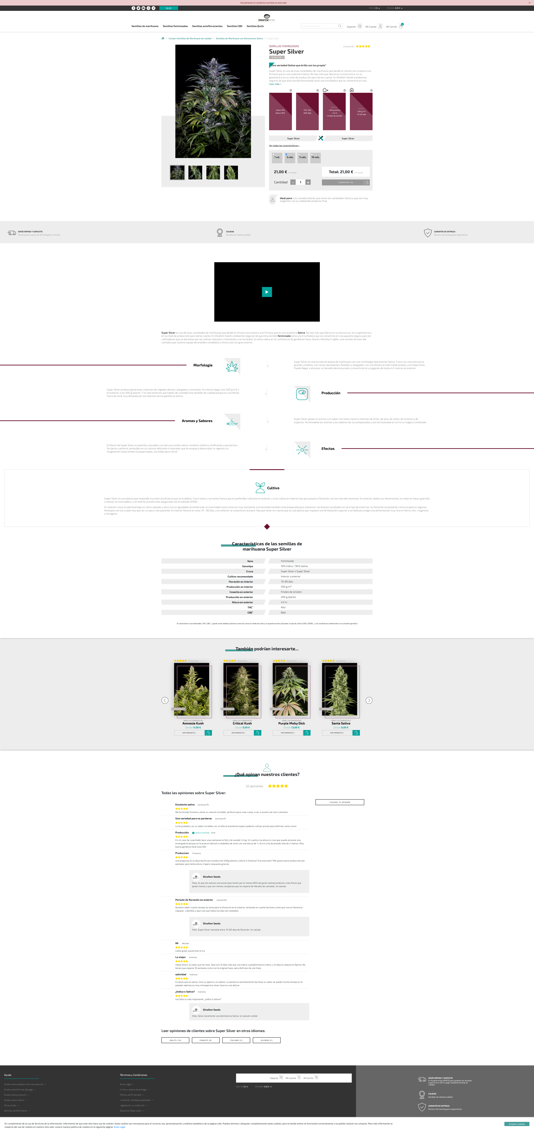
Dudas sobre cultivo (14, 1100)
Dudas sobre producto (15, 1094)
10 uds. (316, 157)
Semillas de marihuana (145, 25)
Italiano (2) (236, 1040)
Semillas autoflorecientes (207, 25)
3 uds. (290, 157)
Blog (168, 8)
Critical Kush (242, 723)
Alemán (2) (267, 1040)
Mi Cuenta (371, 26)
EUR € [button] (398, 8)
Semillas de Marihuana (15, 1110)
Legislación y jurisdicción (132, 1105)
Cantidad (281, 182)
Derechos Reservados (130, 1110)
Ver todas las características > (284, 145)
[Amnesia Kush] (191, 689)
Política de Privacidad (130, 1094)
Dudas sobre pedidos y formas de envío (23, 1084)
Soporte (351, 26)
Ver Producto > (189, 733)
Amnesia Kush (193, 723)
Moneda (390, 8)
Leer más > (275, 83)
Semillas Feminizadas (284, 46)
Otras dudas (10, 1105)
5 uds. (302, 157)
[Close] (529, 3)
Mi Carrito (391, 26)
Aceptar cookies (517, 1124)
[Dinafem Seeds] (267, 17)
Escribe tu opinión (340, 802)
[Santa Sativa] (339, 689)
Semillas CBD (234, 25)
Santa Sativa (341, 723)
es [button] (376, 8)
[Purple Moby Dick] (290, 689)
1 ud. (277, 157)
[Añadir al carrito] (208, 733)
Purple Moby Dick (291, 723)
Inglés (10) (175, 1040)
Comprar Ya (345, 182)
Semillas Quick (255, 25)
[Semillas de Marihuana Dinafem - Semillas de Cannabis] (162, 38)
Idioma (372, 8)
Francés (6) (206, 1040)
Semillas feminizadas (175, 25)
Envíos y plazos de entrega (133, 1089)
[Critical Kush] (241, 689)
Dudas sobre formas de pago (18, 1089)
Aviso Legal (125, 1084)
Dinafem (277, 57)
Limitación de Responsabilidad (135, 1100)
